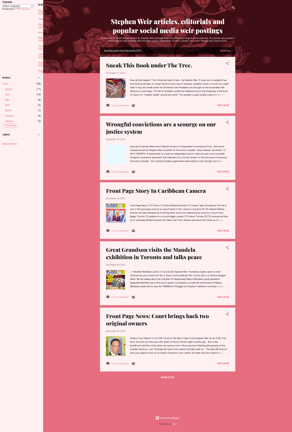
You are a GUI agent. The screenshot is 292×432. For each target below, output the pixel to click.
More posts (167, 377)
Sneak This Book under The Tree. (149, 65)
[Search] (233, 8)
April (7, 105)
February (9, 115)
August (8, 89)
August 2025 (42, 72)
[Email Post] (133, 106)
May (7, 99)
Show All (225, 50)
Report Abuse (9, 143)
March (8, 110)
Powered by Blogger (169, 418)
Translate (25, 9)
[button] (227, 63)
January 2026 (42, 56)
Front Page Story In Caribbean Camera (156, 190)
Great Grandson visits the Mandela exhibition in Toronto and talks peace (154, 253)
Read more (223, 105)
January (9, 121)
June (7, 94)
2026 (5, 83)
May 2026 (41, 26)
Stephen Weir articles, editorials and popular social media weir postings (167, 26)
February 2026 (42, 47)
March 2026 (41, 39)
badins (174, 424)
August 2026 (42, 12)
